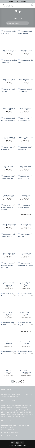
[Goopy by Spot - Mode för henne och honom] (8, 5)
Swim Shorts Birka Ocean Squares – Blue (9, 80)
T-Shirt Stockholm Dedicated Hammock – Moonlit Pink (9, 284)
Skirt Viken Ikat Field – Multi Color (9, 313)
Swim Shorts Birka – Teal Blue (26, 80)
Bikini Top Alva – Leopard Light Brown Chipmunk (9, 225)
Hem (15, 15)
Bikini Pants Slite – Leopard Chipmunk (26, 196)
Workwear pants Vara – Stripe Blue (26, 342)
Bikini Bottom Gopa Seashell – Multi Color (9, 196)
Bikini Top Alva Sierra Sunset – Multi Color (9, 109)
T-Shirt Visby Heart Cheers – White (26, 254)
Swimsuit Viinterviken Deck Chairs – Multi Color (9, 138)
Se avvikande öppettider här (9, 396)
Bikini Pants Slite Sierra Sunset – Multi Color (26, 109)
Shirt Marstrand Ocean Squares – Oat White (26, 225)
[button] (18, 5)
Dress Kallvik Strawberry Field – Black (9, 371)
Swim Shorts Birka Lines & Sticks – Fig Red (8, 51)
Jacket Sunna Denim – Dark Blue (9, 342)
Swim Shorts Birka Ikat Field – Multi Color (26, 51)
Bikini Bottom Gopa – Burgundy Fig (26, 167)
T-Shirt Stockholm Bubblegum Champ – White (26, 284)
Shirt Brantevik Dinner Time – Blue (26, 313)
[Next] (22, 381)
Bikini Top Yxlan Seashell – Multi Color (26, 138)
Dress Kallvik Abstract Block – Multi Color (26, 371)
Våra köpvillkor (19, 416)
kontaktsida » (15, 436)
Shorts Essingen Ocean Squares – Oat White (9, 254)
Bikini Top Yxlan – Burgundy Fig (9, 167)
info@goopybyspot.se (12, 432)
